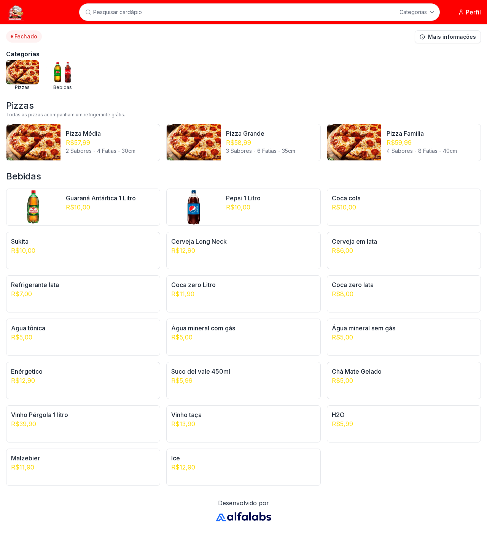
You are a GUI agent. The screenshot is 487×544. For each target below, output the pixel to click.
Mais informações (452, 36)
